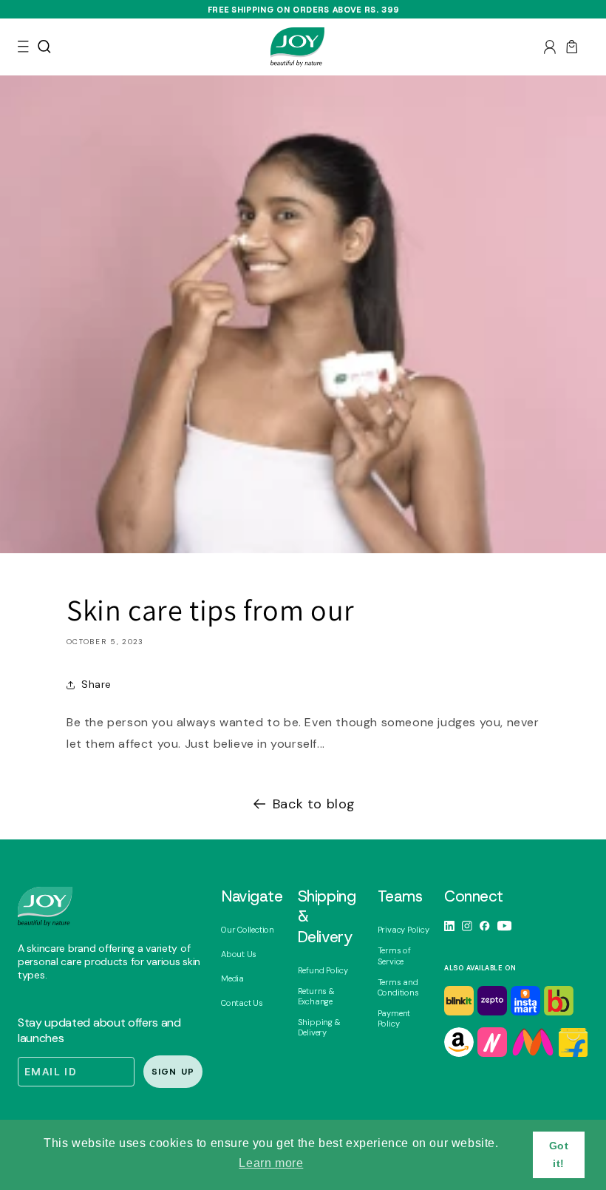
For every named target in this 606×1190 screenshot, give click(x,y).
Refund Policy (323, 970)
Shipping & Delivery (319, 1027)
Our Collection (247, 929)
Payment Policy (394, 1018)
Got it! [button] (559, 1154)
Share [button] (96, 684)
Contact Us (242, 1003)
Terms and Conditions (398, 987)
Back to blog (314, 804)
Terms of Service (394, 955)
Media (232, 978)
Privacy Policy (403, 929)
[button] (23, 47)
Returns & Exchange (316, 996)
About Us (238, 954)
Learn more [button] (271, 1163)
